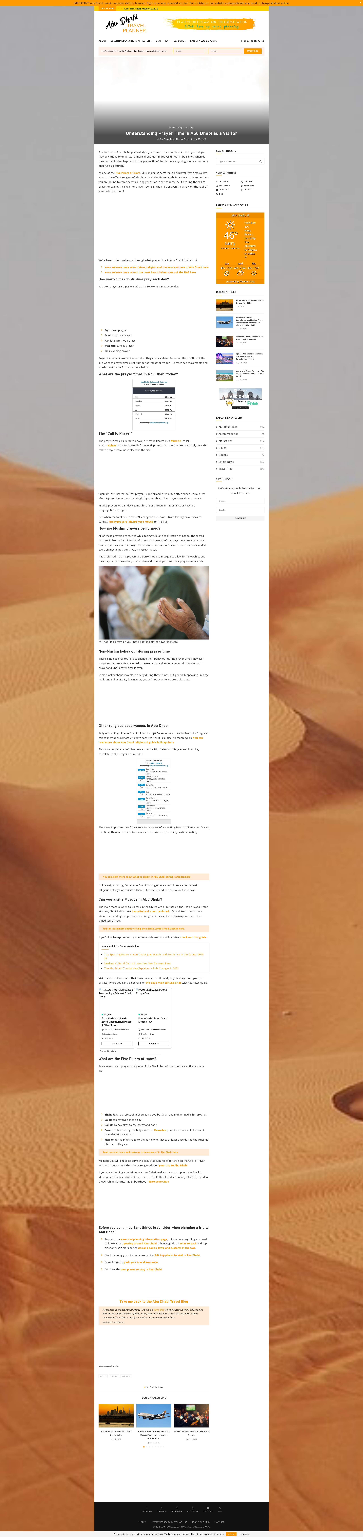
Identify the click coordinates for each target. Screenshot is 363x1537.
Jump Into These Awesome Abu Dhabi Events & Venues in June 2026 (250, 373)
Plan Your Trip (201, 1522)
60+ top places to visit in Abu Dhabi (177, 1255)
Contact (219, 1522)
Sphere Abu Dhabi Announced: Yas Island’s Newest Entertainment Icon (249, 356)
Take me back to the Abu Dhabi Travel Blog (154, 1302)
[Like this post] (147, 1387)
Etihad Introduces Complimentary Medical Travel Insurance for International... (154, 1435)
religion (126, 1376)
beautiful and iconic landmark (151, 911)
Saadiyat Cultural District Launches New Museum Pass (137, 963)
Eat (167, 41)
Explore (179, 41)
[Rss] (259, 41)
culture (114, 1376)
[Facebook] (241, 41)
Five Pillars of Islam (127, 173)
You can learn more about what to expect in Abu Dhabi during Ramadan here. (147, 876)
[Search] (263, 41)
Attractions (241, 441)
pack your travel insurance (141, 1262)
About (102, 41)
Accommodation (241, 433)
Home (142, 1522)
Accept (231, 1534)
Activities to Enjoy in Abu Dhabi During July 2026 (250, 301)
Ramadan (160, 1130)
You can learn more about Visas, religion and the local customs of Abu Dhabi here (157, 267)
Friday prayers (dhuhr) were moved (131, 521)
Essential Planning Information (130, 41)
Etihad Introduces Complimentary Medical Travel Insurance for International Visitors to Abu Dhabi (249, 322)
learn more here (159, 1181)
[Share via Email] (161, 1387)
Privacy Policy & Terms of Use (169, 1522)
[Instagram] (248, 41)
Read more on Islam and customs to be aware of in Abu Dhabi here (140, 1152)
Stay (158, 41)
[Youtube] (255, 41)
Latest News (241, 461)
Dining (241, 448)
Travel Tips (241, 468)
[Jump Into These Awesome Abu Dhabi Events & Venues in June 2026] (224, 375)
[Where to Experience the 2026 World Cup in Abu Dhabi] (191, 1415)
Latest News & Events (203, 41)
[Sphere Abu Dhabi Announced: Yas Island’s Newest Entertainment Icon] (224, 358)
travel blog (159, 1309)
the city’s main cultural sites (163, 982)
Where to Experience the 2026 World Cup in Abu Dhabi (249, 338)
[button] (118, 8)
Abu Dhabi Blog (241, 427)
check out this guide (193, 937)
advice (103, 1376)
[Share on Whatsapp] (158, 1387)
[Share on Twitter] (153, 1387)
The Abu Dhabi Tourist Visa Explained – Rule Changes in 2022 (141, 968)
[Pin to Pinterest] (156, 1387)
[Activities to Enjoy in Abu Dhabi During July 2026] (116, 1415)
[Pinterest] (252, 41)
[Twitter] (245, 41)
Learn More (244, 1534)
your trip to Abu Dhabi (173, 1165)
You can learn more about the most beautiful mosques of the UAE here (150, 272)
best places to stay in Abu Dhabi (141, 1269)
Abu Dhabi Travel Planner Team (174, 139)
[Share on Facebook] (150, 1387)
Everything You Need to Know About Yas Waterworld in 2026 (158, 9)
